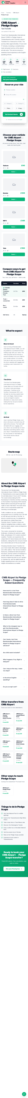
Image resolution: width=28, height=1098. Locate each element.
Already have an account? (15, 119)
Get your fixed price (13, 869)
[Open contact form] (24, 1094)
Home (2, 12)
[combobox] (14, 89)
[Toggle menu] (25, 2)
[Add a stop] (24, 99)
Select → (14, 171)
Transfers (8, 12)
